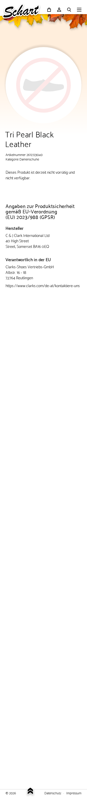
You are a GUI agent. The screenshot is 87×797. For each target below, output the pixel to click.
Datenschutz (52, 793)
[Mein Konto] (59, 9)
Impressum (73, 793)
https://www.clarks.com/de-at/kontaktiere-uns (43, 285)
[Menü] (79, 10)
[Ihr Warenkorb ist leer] (49, 9)
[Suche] (69, 9)
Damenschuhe (29, 159)
